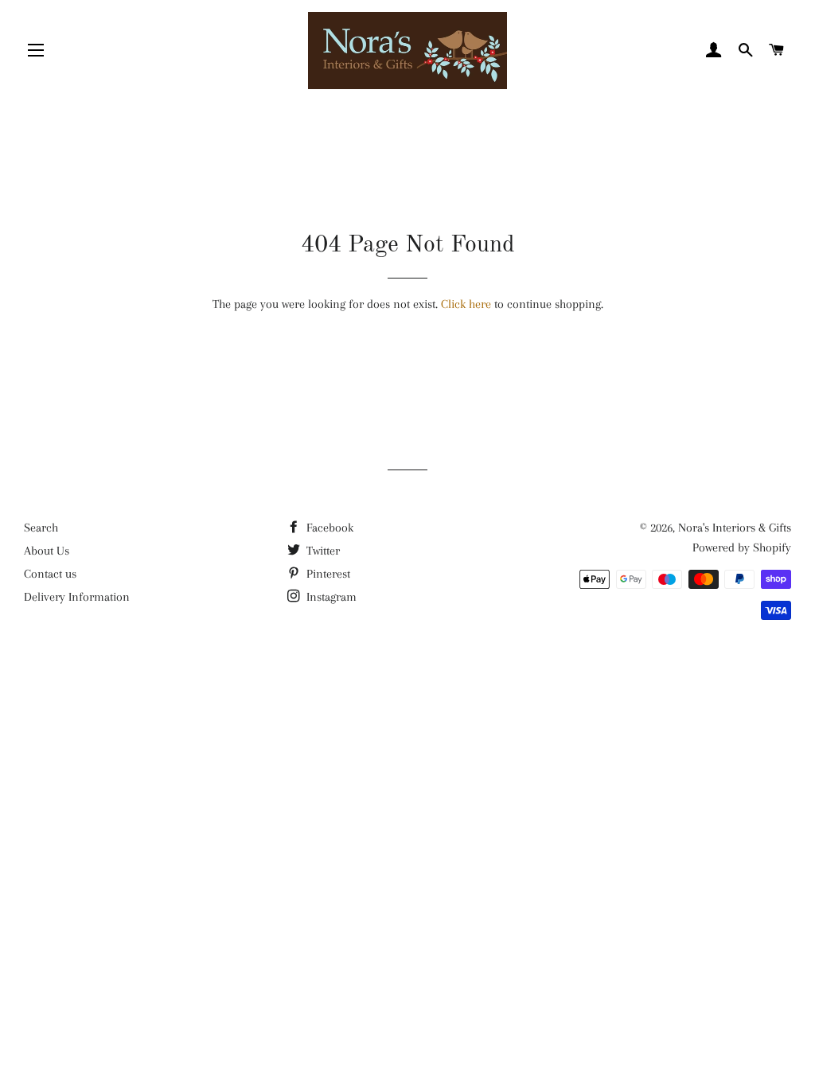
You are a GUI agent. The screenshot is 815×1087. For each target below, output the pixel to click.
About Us (46, 551)
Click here (466, 304)
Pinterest (326, 574)
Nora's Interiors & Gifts (734, 527)
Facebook (328, 527)
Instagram (330, 597)
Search (41, 527)
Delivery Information (77, 597)
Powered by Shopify (741, 547)
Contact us (50, 574)
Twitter (321, 551)
